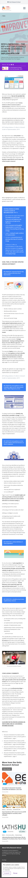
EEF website (5, 640)
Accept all (6, 873)
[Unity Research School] (6, 8)
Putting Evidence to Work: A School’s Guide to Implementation (12, 104)
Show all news (7, 769)
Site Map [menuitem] (4, 860)
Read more (7, 869)
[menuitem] (7, 64)
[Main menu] (24, 8)
